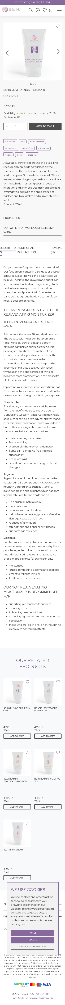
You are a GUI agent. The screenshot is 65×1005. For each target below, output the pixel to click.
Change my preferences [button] (32, 946)
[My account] (38, 10)
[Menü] (59, 11)
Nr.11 (23, 141)
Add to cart (45, 126)
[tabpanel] (32, 51)
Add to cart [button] (17, 736)
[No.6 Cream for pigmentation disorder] (17, 762)
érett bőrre (27, 148)
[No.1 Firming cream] (17, 833)
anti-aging (43, 148)
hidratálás (10, 141)
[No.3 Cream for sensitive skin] (48, 762)
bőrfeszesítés (37, 141)
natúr (19, 154)
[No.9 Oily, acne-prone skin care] (17, 691)
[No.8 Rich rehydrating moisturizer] (48, 691)
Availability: (9, 113)
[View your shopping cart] (51, 9)
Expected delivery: (38, 113)
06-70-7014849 (40, 994)
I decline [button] (32, 939)
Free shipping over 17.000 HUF (32, 2)
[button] (32, 219)
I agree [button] (32, 932)
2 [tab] (34, 84)
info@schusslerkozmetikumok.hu (33, 998)
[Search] (31, 10)
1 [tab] (31, 84)
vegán (8, 154)
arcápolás (32, 154)
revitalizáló (10, 148)
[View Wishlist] (45, 9)
